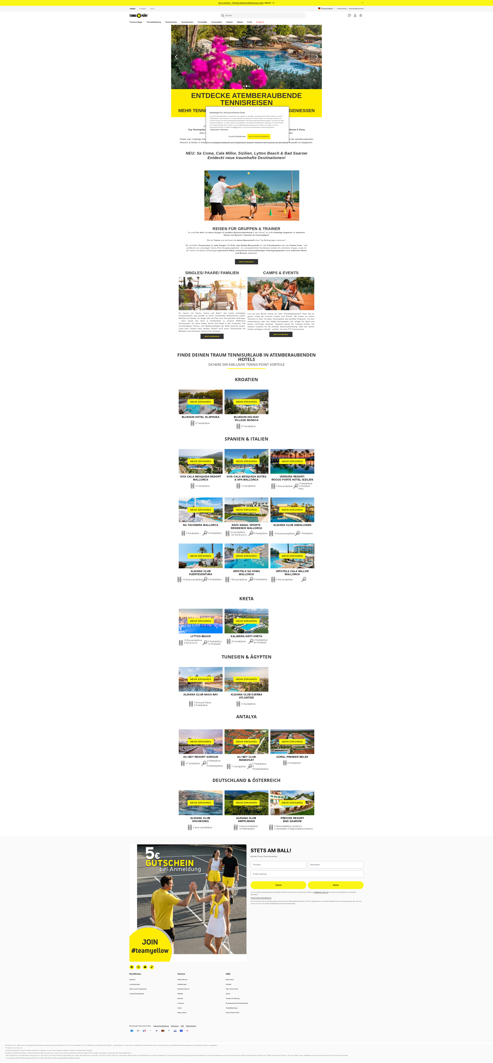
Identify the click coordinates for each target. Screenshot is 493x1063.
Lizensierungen (134, 984)
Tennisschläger (135, 22)
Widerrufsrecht (191, 1026)
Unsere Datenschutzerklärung (261, 898)
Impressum (175, 1026)
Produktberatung (231, 1008)
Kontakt (228, 984)
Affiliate (180, 994)
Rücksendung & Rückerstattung (237, 1003)
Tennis (132, 9)
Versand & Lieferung (233, 998)
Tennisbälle (202, 22)
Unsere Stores (342, 9)
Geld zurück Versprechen (138, 989)
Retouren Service (183, 989)
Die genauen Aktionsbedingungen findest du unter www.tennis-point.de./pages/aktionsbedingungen (43, 1058)
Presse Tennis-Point (232, 1012)
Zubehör (229, 22)
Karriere (180, 998)
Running (142, 9)
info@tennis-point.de (321, 892)
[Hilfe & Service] (349, 15)
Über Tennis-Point (232, 989)
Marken (240, 22)
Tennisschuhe (171, 22)
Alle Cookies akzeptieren (259, 136)
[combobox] (263, 15)
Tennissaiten (216, 22)
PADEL (152, 9)
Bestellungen (182, 984)
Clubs (179, 1008)
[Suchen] (223, 15)
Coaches (181, 1003)
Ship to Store (182, 1012)
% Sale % (260, 22)
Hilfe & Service (182, 979)
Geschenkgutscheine (356, 9)
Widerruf (132, 979)
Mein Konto (230, 979)
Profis (249, 22)
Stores (228, 994)
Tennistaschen (187, 22)
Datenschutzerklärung (161, 1026)
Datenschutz (214, 129)
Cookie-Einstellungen (136, 994)
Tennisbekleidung (153, 22)
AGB (182, 1026)
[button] (176, 57)
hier (235, 127)
